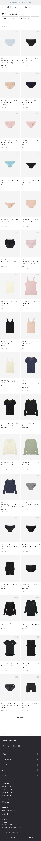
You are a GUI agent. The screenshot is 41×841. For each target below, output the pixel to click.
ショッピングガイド (8, 789)
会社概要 (5, 814)
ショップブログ (7, 799)
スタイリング (6, 796)
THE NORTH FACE (9, 18)
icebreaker (23, 18)
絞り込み (12, 837)
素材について (6, 802)
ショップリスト (7, 792)
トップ (3, 734)
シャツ (34, 18)
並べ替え (32, 837)
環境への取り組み (8, 811)
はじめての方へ (7, 786)
